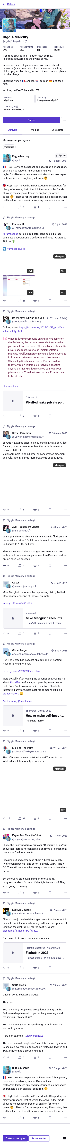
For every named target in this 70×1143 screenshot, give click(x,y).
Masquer (59, 256)
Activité (12, 129)
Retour (11, 4)
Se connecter (38, 1138)
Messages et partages (15, 140)
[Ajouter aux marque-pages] (50, 207)
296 (5, 49)
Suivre (31, 120)
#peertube (9, 147)
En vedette (57, 129)
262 (22, 49)
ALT (30, 271)
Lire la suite (9, 386)
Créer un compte (15, 1138)
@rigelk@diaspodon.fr (13, 41)
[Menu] (64, 120)
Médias (35, 129)
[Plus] (65, 207)
